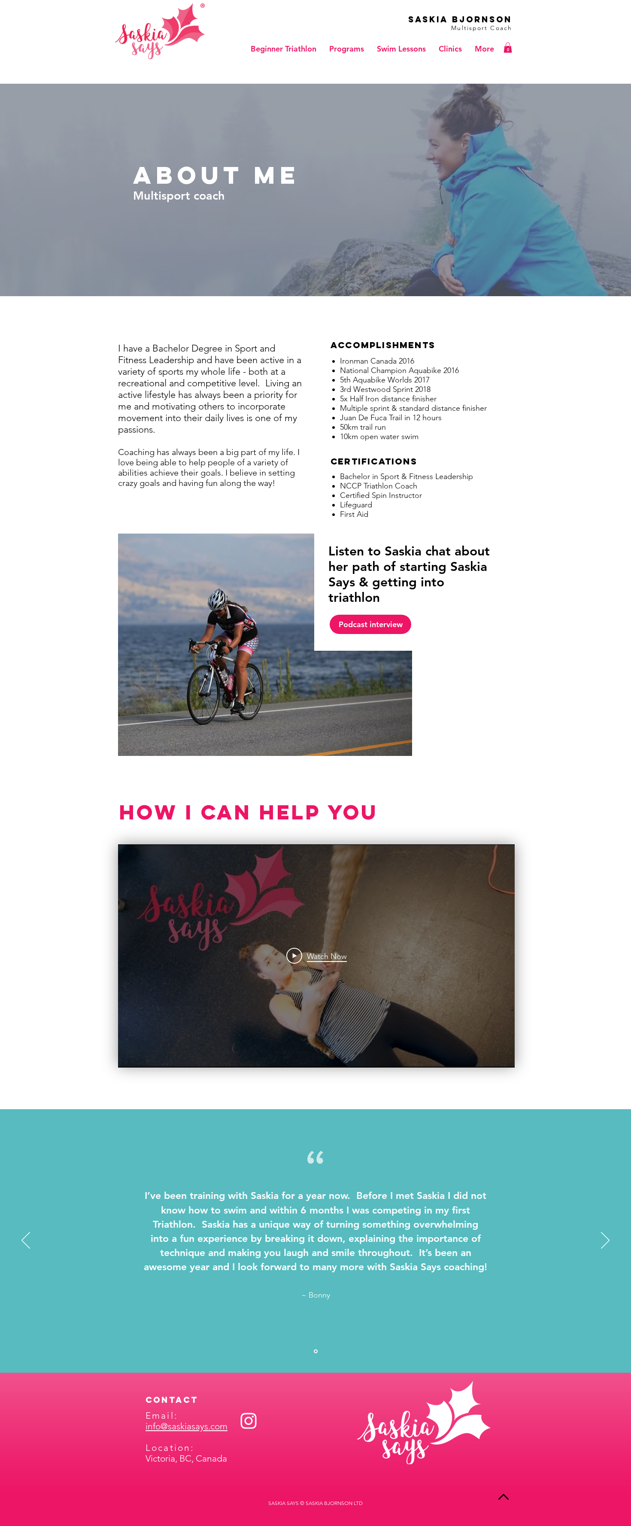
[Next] (605, 1241)
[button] (346, 49)
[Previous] (25, 1241)
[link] (508, 47)
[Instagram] (248, 1421)
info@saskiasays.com (187, 1426)
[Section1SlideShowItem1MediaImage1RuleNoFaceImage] (316, 1351)
